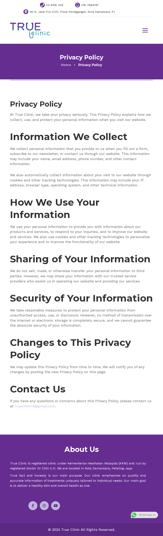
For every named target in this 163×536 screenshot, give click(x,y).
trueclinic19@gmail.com (35, 406)
